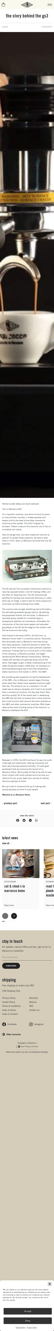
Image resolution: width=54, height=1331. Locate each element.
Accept (27, 1311)
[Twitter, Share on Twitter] (24, 820)
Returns (33, 1002)
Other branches (13, 1034)
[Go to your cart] (3, 4)
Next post (45, 803)
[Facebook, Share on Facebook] (17, 820)
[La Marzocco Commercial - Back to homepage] (27, 4)
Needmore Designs (40, 1052)
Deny (27, 1320)
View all (5, 843)
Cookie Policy (20, 1327)
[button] (49, 1283)
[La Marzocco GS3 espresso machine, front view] (27, 566)
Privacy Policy (32, 1327)
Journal (5, 26)
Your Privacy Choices (29, 1046)
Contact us (34, 1010)
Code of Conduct (10, 1014)
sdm (26, 1052)
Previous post (10, 803)
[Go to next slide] (14, 916)
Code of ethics (9, 1010)
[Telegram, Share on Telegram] (30, 820)
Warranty (33, 998)
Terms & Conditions (11, 1006)
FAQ (31, 1006)
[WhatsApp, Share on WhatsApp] (36, 820)
